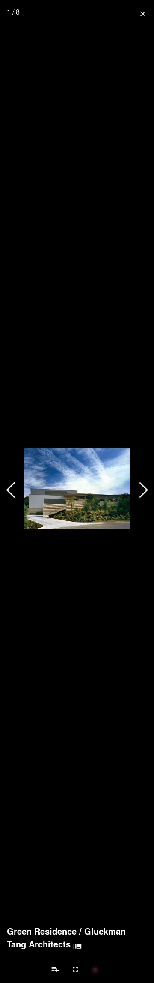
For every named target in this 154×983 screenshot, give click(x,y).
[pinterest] (95, 970)
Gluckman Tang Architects (66, 937)
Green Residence (42, 931)
